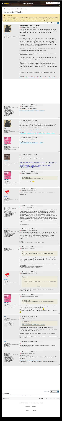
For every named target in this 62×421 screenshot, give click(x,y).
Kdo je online (6, 393)
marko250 (6, 160)
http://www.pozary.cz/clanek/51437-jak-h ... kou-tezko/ (32, 110)
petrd (5, 341)
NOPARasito (6, 144)
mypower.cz (6, 33)
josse (5, 246)
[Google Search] (58, 3)
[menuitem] (15, 9)
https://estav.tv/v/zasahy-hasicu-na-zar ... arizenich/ (32, 360)
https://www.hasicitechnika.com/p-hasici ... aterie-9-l (32, 142)
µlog (59, 5)
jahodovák (6, 228)
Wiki (56, 5)
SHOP (49, 5)
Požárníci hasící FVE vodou (12, 12)
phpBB (27, 402)
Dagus (5, 316)
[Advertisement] (31, 91)
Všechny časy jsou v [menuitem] (52, 398)
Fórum (46, 5)
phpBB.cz (34, 406)
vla (22, 207)
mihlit (5, 351)
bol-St (5, 104)
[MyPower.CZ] (7, 4)
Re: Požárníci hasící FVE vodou (30, 25)
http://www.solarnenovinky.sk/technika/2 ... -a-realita (32, 130)
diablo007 (6, 196)
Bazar (52, 5)
